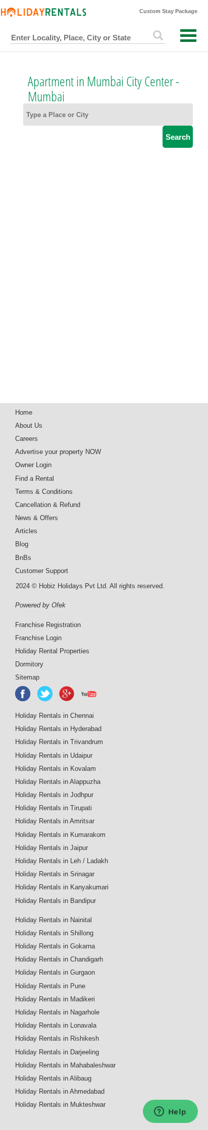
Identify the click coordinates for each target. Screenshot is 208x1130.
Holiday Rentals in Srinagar (54, 874)
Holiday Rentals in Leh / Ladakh (61, 861)
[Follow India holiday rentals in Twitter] (45, 693)
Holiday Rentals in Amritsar (54, 821)
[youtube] (89, 693)
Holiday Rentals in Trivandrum (59, 742)
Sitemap (27, 677)
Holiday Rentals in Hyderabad (58, 728)
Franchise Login (38, 638)
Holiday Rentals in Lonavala (55, 1025)
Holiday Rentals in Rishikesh (57, 1038)
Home (23, 412)
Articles (26, 531)
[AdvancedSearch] (158, 35)
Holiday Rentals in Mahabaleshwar (65, 1065)
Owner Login (33, 465)
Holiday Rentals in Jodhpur (54, 795)
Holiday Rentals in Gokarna (55, 946)
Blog (21, 544)
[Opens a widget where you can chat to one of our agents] (170, 1112)
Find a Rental (34, 478)
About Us (28, 425)
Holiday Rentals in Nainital (53, 920)
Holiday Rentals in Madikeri (55, 999)
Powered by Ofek (40, 605)
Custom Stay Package (168, 11)
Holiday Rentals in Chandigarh (59, 959)
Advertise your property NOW (58, 452)
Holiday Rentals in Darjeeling (57, 1052)
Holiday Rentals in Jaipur (51, 848)
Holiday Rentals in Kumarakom (60, 834)
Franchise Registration (48, 625)
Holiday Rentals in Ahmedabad (60, 1091)
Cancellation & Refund (47, 504)
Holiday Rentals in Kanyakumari (62, 887)
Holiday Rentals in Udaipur (53, 755)
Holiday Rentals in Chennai (54, 715)
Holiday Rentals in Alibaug (53, 1078)
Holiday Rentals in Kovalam (55, 768)
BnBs (23, 557)
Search (178, 137)
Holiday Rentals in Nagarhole (57, 1012)
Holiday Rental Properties (52, 651)
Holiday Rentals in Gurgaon (55, 972)
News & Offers (36, 518)
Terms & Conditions (44, 491)
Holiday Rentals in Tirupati (53, 808)
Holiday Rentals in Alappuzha (57, 781)
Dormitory (29, 664)
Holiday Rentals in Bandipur (55, 901)
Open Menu (188, 35)
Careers (26, 438)
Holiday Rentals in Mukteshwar (60, 1104)
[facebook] (23, 693)
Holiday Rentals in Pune (50, 986)
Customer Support (41, 571)
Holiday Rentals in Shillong (54, 933)
